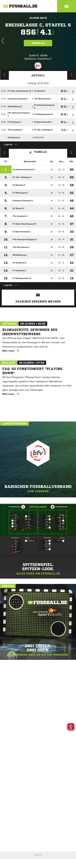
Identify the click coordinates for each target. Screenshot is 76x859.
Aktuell (38, 75)
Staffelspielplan (4, 74)
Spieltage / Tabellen (71, 74)
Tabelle (38, 43)
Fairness (4, 152)
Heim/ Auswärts (71, 152)
